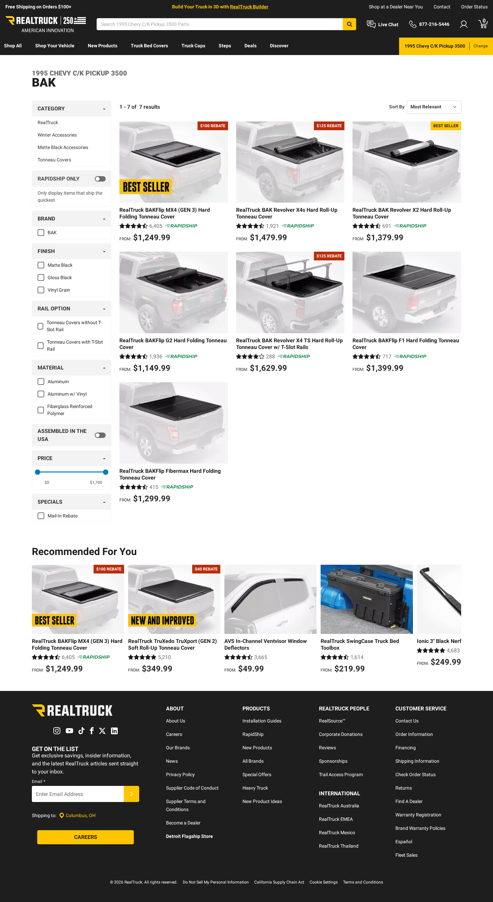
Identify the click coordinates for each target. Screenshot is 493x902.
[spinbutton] (47, 482)
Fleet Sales (406, 855)
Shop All (13, 45)
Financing (405, 747)
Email (38, 781)
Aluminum (58, 381)
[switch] (71, 178)
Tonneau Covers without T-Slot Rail (74, 326)
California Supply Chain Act (279, 882)
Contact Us (407, 720)
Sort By (396, 106)
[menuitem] (13, 46)
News (172, 761)
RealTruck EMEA (336, 819)
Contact (442, 6)
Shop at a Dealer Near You (396, 6)
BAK (52, 232)
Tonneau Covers (54, 159)
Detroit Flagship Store (189, 836)
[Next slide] (454, 620)
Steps (225, 45)
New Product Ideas (262, 801)
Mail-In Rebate (62, 515)
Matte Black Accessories (63, 147)
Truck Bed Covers (149, 45)
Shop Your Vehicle (54, 45)
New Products (102, 45)
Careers (174, 734)
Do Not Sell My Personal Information (216, 882)
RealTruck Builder (249, 6)
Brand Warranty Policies (420, 828)
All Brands (253, 761)
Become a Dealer (183, 822)
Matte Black (60, 265)
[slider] (37, 472)
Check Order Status (415, 774)
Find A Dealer (409, 801)
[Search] (349, 24)
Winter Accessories (57, 135)
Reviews (327, 747)
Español (403, 841)
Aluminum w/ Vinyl (67, 394)
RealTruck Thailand (339, 846)
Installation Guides (261, 720)
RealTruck (48, 122)
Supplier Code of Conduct (192, 788)
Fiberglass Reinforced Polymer (69, 410)
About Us (175, 720)
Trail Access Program (341, 774)
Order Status (474, 6)
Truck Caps (193, 45)
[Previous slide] (38, 620)
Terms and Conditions (363, 882)
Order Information (414, 734)
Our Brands (178, 747)
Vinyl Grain (59, 290)
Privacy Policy (180, 774)
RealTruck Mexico (337, 832)
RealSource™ (332, 720)
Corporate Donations (341, 734)
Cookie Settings (324, 882)
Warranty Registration (418, 814)
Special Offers (256, 774)
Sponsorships (333, 761)
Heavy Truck (255, 788)
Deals (250, 45)
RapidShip (253, 734)
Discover (279, 45)
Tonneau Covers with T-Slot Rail (75, 345)
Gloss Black (60, 277)
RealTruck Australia (339, 805)
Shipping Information (417, 761)
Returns (403, 788)
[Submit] (131, 794)
